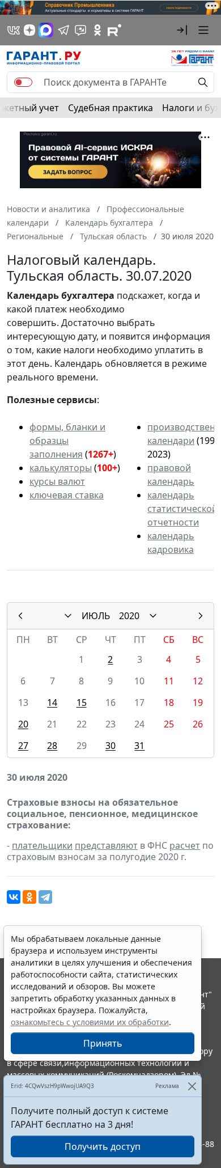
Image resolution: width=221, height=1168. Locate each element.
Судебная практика (110, 107)
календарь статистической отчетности (182, 508)
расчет (184, 845)
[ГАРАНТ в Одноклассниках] (97, 30)
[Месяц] (68, 615)
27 (23, 745)
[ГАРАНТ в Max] (46, 30)
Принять (102, 1043)
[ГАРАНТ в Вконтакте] (13, 30)
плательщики (42, 845)
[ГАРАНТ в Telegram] (63, 30)
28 (52, 745)
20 (23, 724)
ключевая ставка (66, 495)
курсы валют (57, 481)
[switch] (23, 82)
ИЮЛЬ (96, 616)
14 (52, 702)
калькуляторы (60, 468)
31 (139, 745)
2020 (129, 616)
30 (110, 745)
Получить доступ (103, 1146)
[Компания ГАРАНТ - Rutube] (114, 30)
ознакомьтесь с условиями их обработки (90, 1022)
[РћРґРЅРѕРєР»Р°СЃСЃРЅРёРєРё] (29, 897)
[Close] (192, 1086)
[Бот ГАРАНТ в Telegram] (80, 30)
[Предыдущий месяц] (20, 615)
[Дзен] (29, 30)
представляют (106, 845)
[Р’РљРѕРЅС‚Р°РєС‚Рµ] (13, 897)
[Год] (153, 615)
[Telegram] (45, 897)
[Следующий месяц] (200, 615)
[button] (182, 30)
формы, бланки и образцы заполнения (67, 440)
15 (81, 702)
